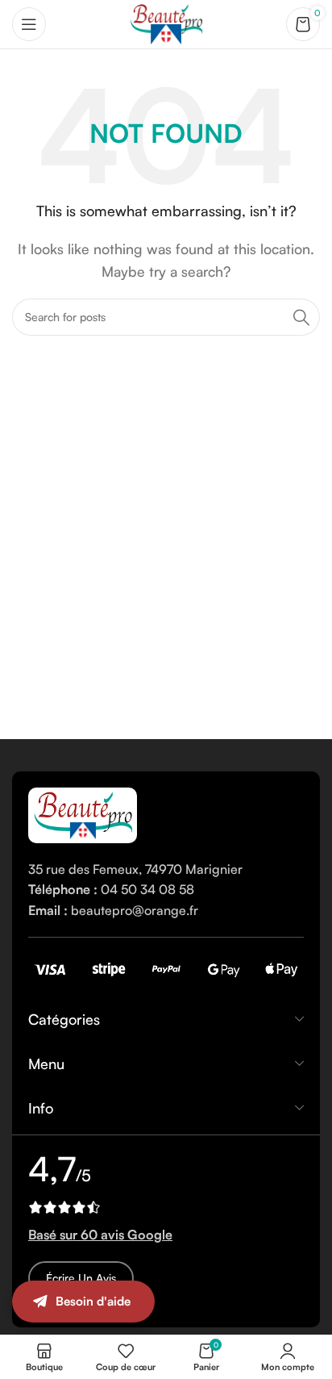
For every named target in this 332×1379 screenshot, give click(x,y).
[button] (300, 1318)
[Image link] (82, 813)
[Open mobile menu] (29, 24)
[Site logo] (165, 23)
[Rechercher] (301, 317)
